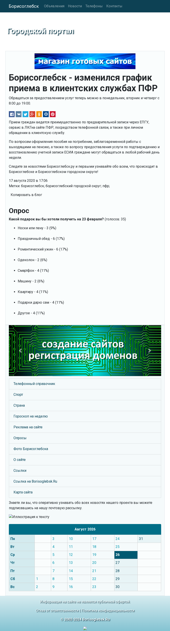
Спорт (18, 394)
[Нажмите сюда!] (85, 350)
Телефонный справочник (34, 384)
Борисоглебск (24, 6)
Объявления (54, 6)
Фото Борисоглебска (31, 449)
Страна (19, 405)
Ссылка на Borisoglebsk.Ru (35, 481)
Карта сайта (23, 492)
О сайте (20, 460)
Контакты (114, 6)
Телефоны (94, 6)
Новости (75, 6)
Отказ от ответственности (57, 610)
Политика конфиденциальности (107, 610)
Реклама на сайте (28, 427)
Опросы (20, 438)
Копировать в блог (26, 195)
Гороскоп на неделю (31, 416)
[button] (20, 350)
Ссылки (20, 470)
